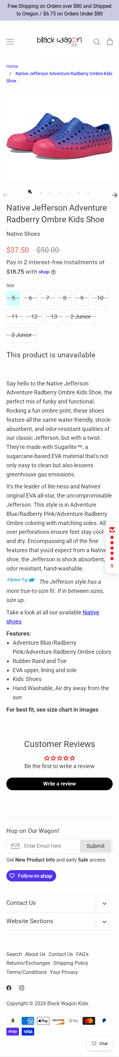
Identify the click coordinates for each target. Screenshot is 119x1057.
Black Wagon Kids (67, 1003)
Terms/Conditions (26, 972)
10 (100, 298)
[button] (112, 547)
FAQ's (82, 954)
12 (34, 316)
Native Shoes (23, 233)
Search (14, 954)
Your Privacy (64, 972)
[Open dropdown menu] (104, 903)
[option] (59, 136)
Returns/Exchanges (28, 963)
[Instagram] (21, 988)
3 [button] (48, 191)
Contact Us (61, 954)
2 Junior (80, 316)
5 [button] (67, 191)
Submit (96, 846)
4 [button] (58, 191)
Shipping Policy (70, 963)
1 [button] (29, 191)
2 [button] (39, 191)
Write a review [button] (59, 784)
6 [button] (77, 191)
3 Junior (21, 334)
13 (54, 316)
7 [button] (86, 191)
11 (14, 316)
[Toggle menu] (10, 41)
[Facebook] (9, 988)
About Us (35, 954)
